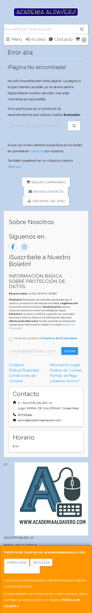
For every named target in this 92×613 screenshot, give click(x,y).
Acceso (37, 39)
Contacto (63, 39)
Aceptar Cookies (22, 570)
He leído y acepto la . (45, 338)
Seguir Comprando (48, 182)
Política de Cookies (66, 370)
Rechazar (41, 562)
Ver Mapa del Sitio (48, 201)
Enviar (69, 351)
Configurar (17, 562)
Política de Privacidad (59, 338)
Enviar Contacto (48, 192)
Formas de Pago (63, 376)
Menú (16, 39)
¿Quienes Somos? (65, 381)
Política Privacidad (24, 370)
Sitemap (14, 167)
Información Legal (65, 365)
